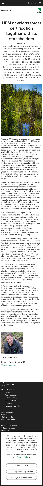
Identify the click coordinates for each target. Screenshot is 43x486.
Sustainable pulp (11, 398)
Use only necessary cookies (21, 471)
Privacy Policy (23, 457)
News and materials (12, 406)
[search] (36, 3)
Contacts (8, 403)
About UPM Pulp (11, 400)
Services (8, 392)
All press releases (8, 428)
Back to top (10, 384)
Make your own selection (21, 477)
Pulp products (10, 389)
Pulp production (11, 395)
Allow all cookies (21, 465)
